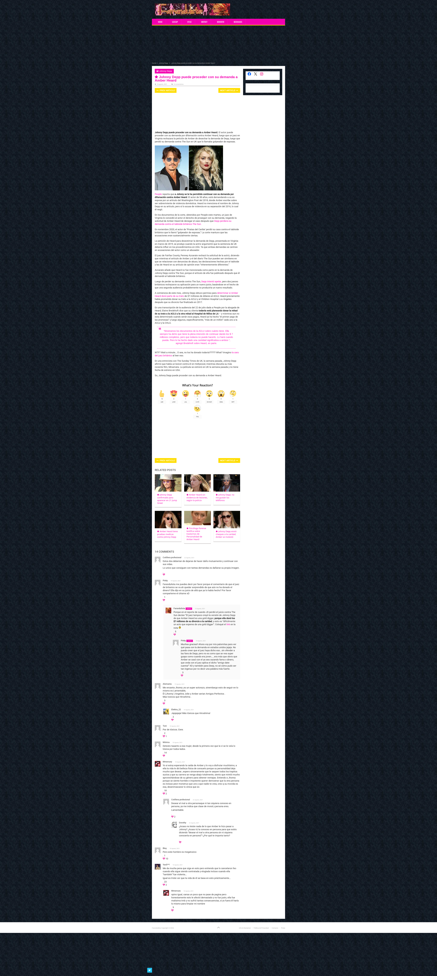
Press (283, 928)
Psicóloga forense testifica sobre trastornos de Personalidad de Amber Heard (196, 534)
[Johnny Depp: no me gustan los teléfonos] (226, 483)
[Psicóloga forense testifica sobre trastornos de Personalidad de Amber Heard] (197, 518)
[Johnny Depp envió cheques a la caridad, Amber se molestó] (226, 519)
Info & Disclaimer (245, 928)
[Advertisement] (218, 44)
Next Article (228, 90)
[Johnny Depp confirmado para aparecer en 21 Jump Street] (168, 483)
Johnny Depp (165, 71)
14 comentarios (179, 84)
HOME (160, 21)
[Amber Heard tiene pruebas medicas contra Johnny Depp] (168, 519)
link (228, 624)
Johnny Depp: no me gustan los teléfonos (225, 497)
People (158, 194)
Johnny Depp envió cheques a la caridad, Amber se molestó (226, 534)
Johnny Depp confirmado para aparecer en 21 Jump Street (167, 498)
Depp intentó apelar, (211, 281)
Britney (204, 21)
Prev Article (167, 90)
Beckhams (238, 21)
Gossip (175, 21)
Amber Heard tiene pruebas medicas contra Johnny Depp (167, 534)
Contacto (275, 928)
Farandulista (156, 928)
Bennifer (220, 21)
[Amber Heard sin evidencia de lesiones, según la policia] (197, 483)
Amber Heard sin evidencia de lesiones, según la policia (197, 497)
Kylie (189, 21)
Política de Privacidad (261, 928)
